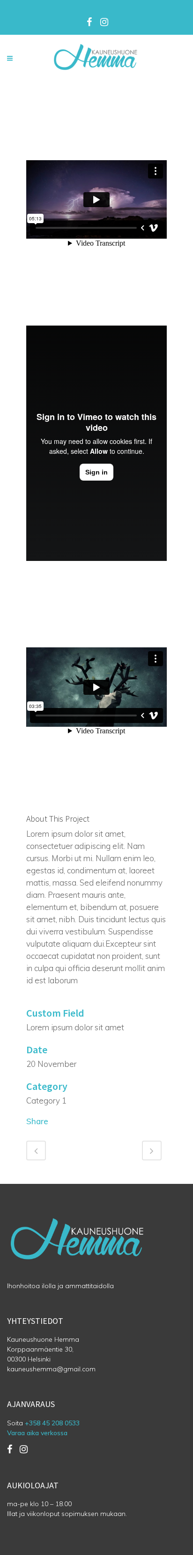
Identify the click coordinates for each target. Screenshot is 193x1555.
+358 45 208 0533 (52, 1423)
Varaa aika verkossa (37, 1433)
